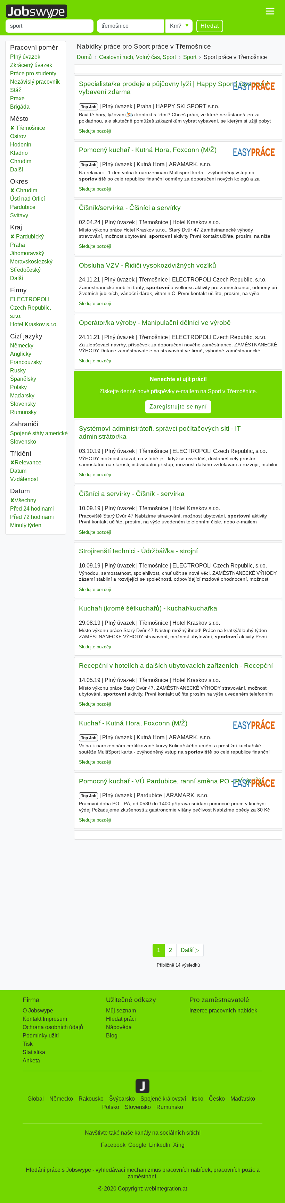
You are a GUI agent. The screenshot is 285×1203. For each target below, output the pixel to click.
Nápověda (119, 1027)
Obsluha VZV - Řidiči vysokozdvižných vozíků (147, 265)
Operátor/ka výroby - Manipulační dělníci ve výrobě (155, 322)
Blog (111, 1035)
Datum (18, 471)
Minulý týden (25, 525)
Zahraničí (24, 424)
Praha (22, 245)
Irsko (197, 1099)
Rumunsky (23, 412)
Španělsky (23, 379)
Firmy (18, 290)
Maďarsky (22, 395)
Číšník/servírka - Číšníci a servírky (130, 207)
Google (137, 1145)
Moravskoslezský (35, 261)
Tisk (28, 1044)
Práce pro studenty (33, 73)
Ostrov (18, 136)
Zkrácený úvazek (31, 65)
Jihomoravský (32, 253)
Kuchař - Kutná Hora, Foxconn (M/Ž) (133, 723)
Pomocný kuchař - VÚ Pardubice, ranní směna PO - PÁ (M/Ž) (170, 781)
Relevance (28, 462)
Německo (61, 1099)
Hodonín (20, 145)
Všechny (25, 500)
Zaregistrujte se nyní (178, 407)
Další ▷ (190, 950)
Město (19, 118)
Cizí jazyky (26, 336)
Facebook (113, 1145)
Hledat (210, 26)
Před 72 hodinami (32, 517)
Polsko (110, 1107)
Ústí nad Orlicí (34, 199)
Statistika (34, 1052)
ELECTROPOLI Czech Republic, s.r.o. (30, 307)
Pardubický (34, 236)
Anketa (31, 1060)
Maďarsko (242, 1099)
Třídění (20, 453)
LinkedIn (159, 1145)
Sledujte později (95, 131)
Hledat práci (121, 1019)
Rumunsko (169, 1107)
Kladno (19, 153)
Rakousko (91, 1099)
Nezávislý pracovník (35, 82)
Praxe (17, 98)
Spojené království (163, 1099)
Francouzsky (26, 362)
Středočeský (30, 270)
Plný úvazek (25, 57)
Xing (179, 1145)
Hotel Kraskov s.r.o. (34, 324)
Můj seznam (121, 1010)
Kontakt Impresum (45, 1019)
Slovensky (23, 404)
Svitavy (26, 215)
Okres (19, 181)
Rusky (18, 370)
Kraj (16, 227)
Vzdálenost (24, 479)
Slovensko (23, 442)
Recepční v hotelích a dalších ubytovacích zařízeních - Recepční (176, 665)
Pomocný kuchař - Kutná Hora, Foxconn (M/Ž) (148, 149)
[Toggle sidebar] (270, 11)
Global (35, 1099)
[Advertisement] (178, 889)
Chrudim (20, 161)
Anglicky (20, 354)
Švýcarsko (122, 1099)
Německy (21, 345)
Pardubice (30, 207)
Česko (217, 1099)
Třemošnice (30, 128)
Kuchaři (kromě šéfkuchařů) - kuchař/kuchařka (148, 608)
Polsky (18, 387)
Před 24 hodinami (32, 509)
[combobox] (49, 26)
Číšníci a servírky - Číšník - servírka (132, 493)
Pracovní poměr (34, 47)
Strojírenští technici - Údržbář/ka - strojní (138, 551)
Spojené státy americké (39, 433)
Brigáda (20, 107)
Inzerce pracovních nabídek (223, 1010)
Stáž (15, 90)
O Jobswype (38, 1010)
